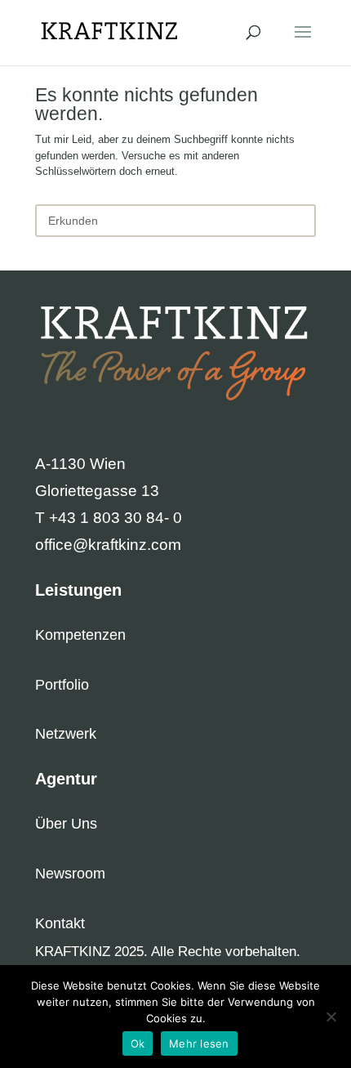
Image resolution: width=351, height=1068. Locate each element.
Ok (138, 1043)
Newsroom (70, 873)
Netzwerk (65, 734)
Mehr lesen (199, 1043)
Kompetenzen (80, 635)
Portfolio (62, 685)
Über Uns (66, 824)
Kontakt (60, 923)
